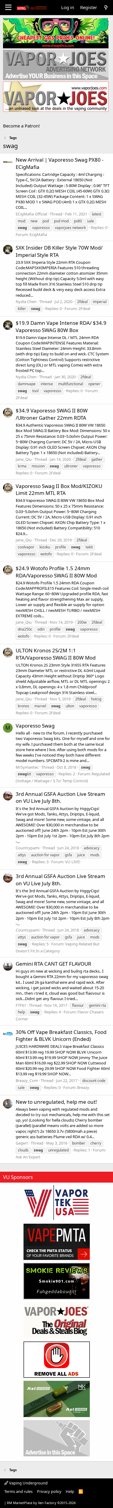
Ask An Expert (28, 1157)
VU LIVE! (72, 861)
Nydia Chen (26, 301)
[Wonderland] (57, 1202)
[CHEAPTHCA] (55, 33)
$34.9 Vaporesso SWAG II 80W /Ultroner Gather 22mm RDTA (52, 414)
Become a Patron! (21, 126)
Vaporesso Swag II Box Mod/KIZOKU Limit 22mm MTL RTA (59, 490)
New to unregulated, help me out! (56, 1101)
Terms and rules (18, 1491)
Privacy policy (49, 1491)
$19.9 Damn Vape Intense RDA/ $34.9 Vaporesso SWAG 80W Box (61, 326)
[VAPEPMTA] (57, 1242)
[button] (8, 7)
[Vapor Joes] (57, 1320)
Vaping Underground (28, 1483)
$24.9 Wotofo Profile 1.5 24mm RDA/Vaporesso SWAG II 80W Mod (56, 572)
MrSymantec (27, 767)
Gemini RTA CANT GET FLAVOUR (53, 963)
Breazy (83, 1087)
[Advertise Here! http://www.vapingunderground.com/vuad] (55, 65)
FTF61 (21, 1005)
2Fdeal (84, 308)
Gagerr (22, 1143)
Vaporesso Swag (35, 725)
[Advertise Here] (57, 1438)
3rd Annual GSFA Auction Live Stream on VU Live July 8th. (60, 797)
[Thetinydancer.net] (57, 1399)
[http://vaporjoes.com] (55, 97)
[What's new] (106, 7)
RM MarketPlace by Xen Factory (41, 1502)
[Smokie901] (57, 1281)
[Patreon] (57, 1360)
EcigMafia (38, 234)
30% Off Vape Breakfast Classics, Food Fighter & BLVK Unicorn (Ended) (61, 1035)
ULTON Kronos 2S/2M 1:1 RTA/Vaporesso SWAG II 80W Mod (56, 654)
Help (70, 1491)
